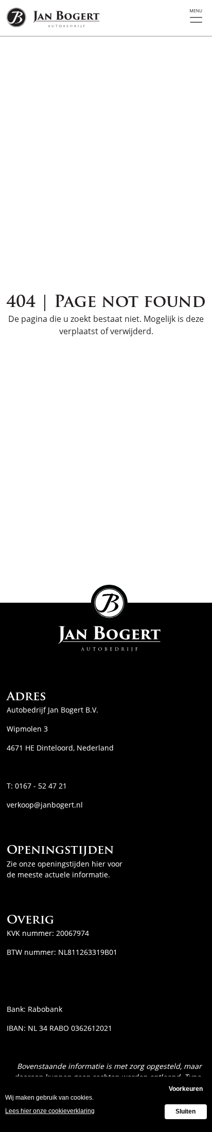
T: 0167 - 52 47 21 (37, 786)
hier (98, 864)
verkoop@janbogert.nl (45, 805)
